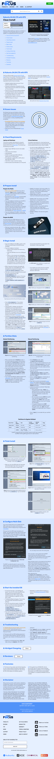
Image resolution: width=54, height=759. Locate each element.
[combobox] (25, 11)
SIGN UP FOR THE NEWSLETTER (10, 739)
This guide (7, 193)
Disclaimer (8, 64)
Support (29, 7)
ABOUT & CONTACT (23, 734)
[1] (3, 667)
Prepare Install (9, 42)
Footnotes (8, 62)
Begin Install (9, 44)
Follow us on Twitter (43, 726)
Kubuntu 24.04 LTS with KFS (14, 17)
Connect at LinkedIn (43, 735)
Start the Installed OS (10, 53)
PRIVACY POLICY (22, 731)
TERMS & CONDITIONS (24, 729)
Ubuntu (15, 210)
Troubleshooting (10, 55)
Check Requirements (10, 40)
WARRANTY (21, 726)
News (21, 7)
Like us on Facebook (43, 730)
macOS (24, 210)
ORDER (4, 734)
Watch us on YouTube (43, 722)
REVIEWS (5, 724)
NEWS (4, 729)
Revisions (8, 60)
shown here (15, 145)
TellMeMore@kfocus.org (26, 709)
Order (49, 3)
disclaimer (37, 38)
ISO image (17, 196)
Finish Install (9, 49)
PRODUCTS (5, 722)
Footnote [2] (18, 314)
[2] (28, 667)
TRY (4, 726)
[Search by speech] (39, 11)
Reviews (12, 7)
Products (5, 7)
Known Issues (9, 37)
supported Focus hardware (17, 116)
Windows (19, 210)
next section (46, 327)
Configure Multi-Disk (10, 51)
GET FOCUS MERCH (27, 711)
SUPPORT (5, 731)
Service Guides (8, 223)
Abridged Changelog (10, 57)
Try (17, 7)
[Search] (41, 11)
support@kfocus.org (32, 42)
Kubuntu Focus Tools (44, 100)
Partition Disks (9, 46)
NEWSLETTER (22, 724)
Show (26, 648)
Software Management (40, 592)
